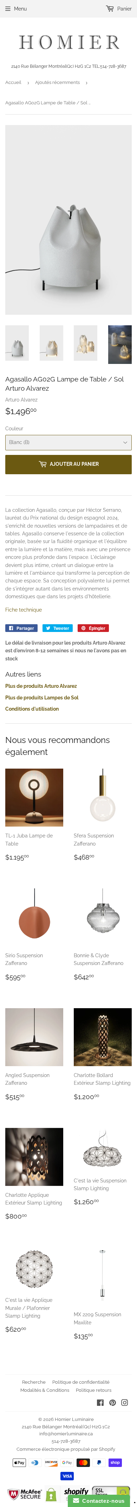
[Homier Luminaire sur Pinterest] (112, 1404)
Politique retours (93, 1390)
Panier (124, 9)
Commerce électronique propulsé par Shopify (66, 1449)
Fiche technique (23, 610)
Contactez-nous (102, 1501)
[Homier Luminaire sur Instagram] (124, 1404)
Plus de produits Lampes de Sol (41, 697)
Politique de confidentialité (81, 1382)
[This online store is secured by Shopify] (67, 1501)
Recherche (34, 1382)
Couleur (14, 428)
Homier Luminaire (74, 1419)
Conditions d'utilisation (32, 709)
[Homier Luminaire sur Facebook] (100, 1404)
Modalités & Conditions (44, 1390)
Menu (20, 9)
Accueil (13, 82)
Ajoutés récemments (57, 82)
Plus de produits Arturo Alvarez (41, 686)
